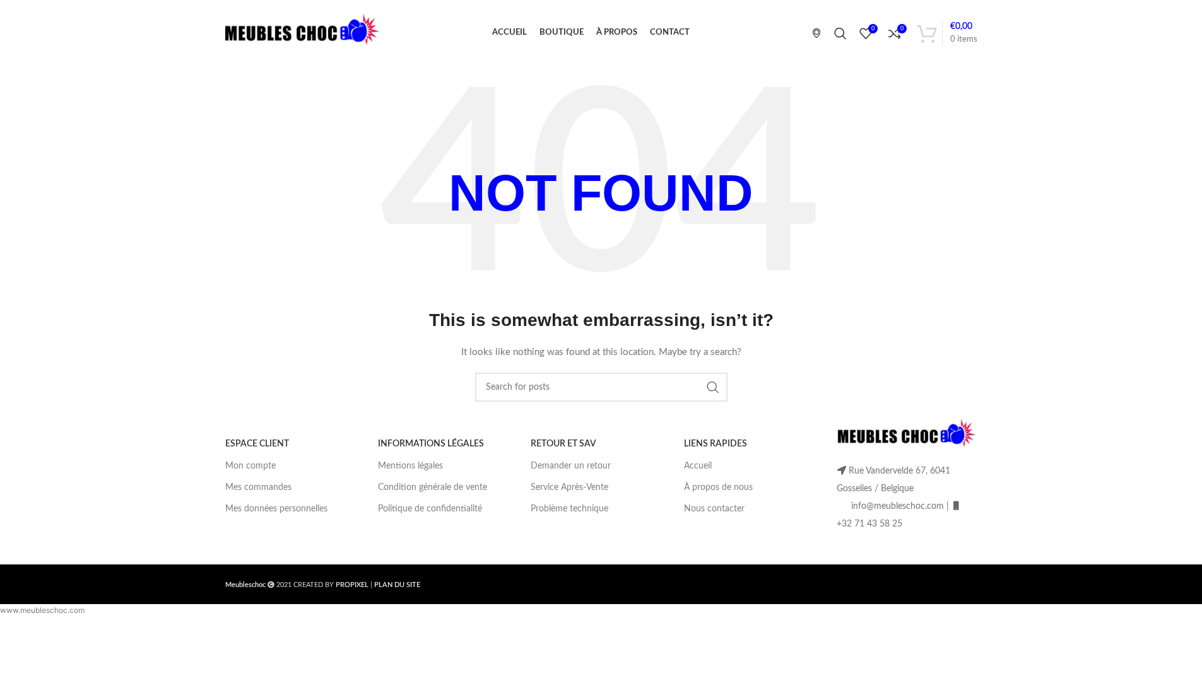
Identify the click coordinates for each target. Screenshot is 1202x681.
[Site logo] (302, 32)
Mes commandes (258, 487)
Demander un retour (571, 466)
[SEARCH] (713, 387)
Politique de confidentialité (430, 508)
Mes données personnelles (276, 508)
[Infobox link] (812, 32)
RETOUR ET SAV (563, 443)
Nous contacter (714, 508)
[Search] (840, 33)
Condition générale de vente (432, 487)
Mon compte (250, 466)
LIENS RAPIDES (715, 443)
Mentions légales (410, 466)
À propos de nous (718, 487)
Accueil (698, 466)
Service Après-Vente (569, 487)
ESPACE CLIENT (257, 443)
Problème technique (569, 508)
